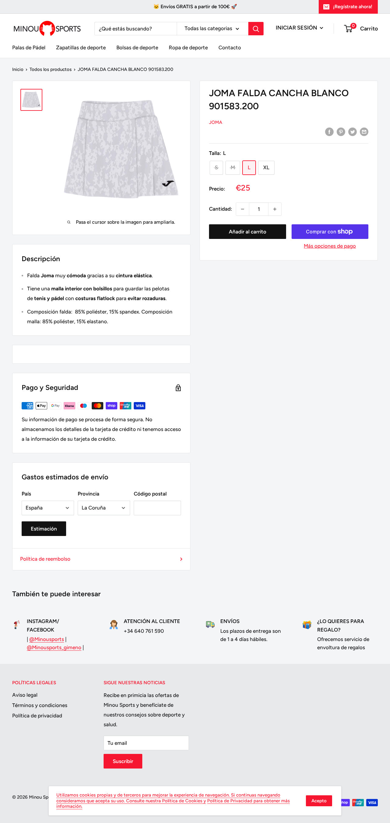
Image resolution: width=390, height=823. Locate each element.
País (26, 494)
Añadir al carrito (247, 232)
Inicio (17, 69)
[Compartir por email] (364, 132)
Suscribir (123, 761)
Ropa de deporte (188, 47)
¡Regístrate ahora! (352, 6)
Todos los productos (51, 69)
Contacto (229, 47)
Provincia (88, 494)
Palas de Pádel (28, 47)
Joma (215, 122)
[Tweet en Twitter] (352, 132)
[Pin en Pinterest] (341, 132)
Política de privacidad (37, 716)
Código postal (150, 494)
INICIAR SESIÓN (297, 27)
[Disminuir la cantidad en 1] (242, 209)
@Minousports (46, 639)
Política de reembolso (45, 559)
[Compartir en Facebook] (329, 132)
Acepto (319, 801)
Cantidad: (220, 209)
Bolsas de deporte (137, 47)
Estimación (44, 529)
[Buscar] (256, 28)
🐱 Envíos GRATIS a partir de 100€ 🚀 (195, 6)
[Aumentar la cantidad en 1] (274, 209)
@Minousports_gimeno (54, 647)
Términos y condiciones (39, 705)
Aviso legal (24, 695)
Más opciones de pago (330, 246)
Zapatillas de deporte (81, 47)
